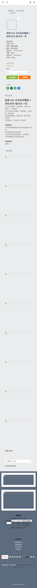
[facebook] (11, 88)
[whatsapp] (15, 88)
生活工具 (13, 13)
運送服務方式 (18, 542)
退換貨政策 (18, 544)
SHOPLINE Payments (21, 584)
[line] (7, 88)
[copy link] (18, 88)
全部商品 (11, 11)
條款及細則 (18, 547)
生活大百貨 (20, 11)
